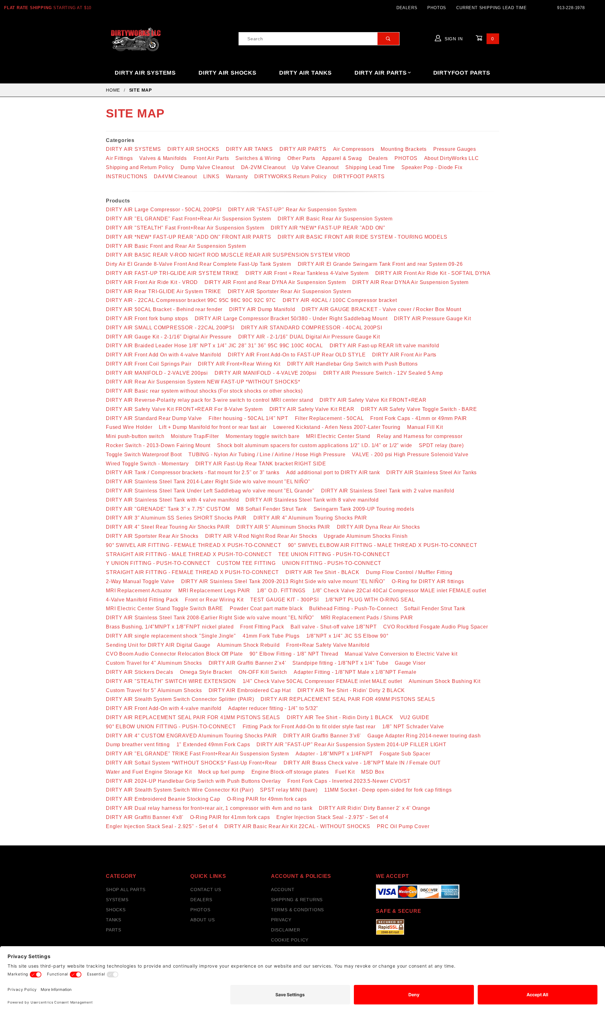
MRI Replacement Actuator (139, 590)
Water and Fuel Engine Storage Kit (149, 772)
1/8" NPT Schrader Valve (413, 726)
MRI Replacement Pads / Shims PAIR (367, 617)
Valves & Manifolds (163, 158)
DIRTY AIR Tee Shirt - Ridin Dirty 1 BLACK (340, 717)
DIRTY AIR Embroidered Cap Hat (250, 690)
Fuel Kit (344, 772)
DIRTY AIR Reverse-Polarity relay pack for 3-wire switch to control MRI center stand (209, 400)
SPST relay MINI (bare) (289, 790)
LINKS (211, 176)
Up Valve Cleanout (315, 167)
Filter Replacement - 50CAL (329, 418)
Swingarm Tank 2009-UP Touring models (364, 509)
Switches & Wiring (258, 158)
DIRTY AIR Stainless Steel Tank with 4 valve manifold (172, 500)
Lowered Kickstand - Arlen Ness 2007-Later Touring (336, 427)
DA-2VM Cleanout (263, 167)
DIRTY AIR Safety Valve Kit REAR (311, 409)
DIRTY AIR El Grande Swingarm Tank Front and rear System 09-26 (380, 264)
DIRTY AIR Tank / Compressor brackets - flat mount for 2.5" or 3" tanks (192, 472)
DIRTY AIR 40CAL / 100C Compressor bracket (340, 300)
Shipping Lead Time (370, 167)
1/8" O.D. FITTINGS (281, 590)
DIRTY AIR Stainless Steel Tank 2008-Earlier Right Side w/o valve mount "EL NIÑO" (210, 617)
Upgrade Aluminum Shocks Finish (365, 536)
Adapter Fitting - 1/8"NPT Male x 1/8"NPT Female (355, 672)
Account (283, 889)
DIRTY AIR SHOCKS (227, 73)
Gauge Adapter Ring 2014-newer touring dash (424, 735)
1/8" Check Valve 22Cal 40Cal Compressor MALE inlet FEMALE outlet (399, 590)
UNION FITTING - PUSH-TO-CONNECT (331, 563)
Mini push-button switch (135, 436)
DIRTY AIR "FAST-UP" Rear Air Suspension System (292, 209)
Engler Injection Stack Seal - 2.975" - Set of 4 (332, 817)
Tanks (113, 919)
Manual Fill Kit (425, 427)
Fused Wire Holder (129, 427)
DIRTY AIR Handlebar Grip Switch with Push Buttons (352, 364)
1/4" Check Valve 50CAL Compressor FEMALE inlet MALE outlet (322, 681)
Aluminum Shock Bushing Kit (445, 681)
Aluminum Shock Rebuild (248, 645)
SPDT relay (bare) (441, 445)
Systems (117, 899)
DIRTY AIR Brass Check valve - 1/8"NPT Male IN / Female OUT (362, 762)
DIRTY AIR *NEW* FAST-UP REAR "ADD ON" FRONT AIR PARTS (188, 237)
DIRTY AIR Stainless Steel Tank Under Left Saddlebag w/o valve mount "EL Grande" (210, 490)
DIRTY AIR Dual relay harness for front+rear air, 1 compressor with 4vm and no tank (209, 808)
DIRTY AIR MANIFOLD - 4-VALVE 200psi (266, 373)
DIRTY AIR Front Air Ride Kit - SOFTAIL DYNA (433, 273)
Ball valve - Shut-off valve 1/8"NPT (334, 626)
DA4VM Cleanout (175, 176)
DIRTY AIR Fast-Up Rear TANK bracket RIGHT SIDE (260, 463)
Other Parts (301, 158)
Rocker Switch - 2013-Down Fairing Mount (158, 445)
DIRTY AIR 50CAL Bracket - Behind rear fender (164, 309)
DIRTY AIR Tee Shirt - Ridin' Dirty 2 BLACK (351, 690)
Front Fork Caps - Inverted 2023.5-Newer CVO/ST (349, 781)
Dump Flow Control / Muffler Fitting (409, 572)
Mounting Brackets (404, 149)
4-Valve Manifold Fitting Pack (142, 599)
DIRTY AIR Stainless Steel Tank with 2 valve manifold (387, 490)
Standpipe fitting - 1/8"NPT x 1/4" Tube (340, 663)
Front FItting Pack (262, 626)
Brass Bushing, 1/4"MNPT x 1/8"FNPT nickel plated (169, 626)
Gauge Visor (410, 663)
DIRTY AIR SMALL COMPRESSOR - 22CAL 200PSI (170, 327)
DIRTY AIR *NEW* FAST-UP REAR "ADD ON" (328, 227)
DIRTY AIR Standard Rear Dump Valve (154, 418)
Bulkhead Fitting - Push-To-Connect (353, 608)
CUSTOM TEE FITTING (246, 563)
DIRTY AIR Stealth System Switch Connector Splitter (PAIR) (180, 699)
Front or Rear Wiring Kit (214, 599)
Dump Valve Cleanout (207, 167)
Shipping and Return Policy (140, 167)
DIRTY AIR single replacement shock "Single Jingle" (171, 636)
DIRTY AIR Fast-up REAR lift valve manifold (384, 345)
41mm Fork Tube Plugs (271, 636)
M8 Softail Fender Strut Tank (271, 509)
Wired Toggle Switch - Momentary (147, 463)
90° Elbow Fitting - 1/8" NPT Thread (294, 654)
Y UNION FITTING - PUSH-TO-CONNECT (158, 563)
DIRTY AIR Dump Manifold (262, 309)
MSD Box (372, 772)
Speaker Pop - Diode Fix (431, 167)
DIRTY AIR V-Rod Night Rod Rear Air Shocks (261, 536)
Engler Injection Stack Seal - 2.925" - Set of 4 (162, 826)
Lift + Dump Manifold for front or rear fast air (213, 427)
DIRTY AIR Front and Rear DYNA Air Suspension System (275, 282)
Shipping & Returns (297, 899)
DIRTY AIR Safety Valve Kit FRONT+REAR (373, 400)
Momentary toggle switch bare (262, 436)
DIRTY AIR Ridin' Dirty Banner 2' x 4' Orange (374, 808)
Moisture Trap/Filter (195, 436)
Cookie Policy (289, 939)
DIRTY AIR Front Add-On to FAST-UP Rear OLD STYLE (297, 354)
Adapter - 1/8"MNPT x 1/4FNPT (334, 753)
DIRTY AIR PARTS (380, 73)
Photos (200, 909)
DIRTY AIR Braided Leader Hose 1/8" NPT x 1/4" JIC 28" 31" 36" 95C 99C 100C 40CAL (214, 345)
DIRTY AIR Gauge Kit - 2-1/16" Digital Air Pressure (169, 336)
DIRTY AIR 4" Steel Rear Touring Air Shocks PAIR (168, 527)
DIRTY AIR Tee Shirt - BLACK (322, 572)
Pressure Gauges (454, 149)
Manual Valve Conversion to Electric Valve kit (401, 654)
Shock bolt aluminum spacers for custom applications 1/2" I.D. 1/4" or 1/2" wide (314, 445)
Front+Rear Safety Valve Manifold (328, 645)
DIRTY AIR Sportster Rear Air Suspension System (289, 291)
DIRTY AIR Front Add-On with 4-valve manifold (164, 708)
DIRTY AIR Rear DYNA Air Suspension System (410, 282)
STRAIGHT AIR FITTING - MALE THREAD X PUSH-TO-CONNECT (189, 554)
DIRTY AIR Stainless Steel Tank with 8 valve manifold (312, 500)
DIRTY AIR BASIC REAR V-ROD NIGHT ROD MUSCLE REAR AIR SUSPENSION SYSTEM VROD (228, 255)
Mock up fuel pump (221, 772)
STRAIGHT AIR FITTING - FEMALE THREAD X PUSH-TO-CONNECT (192, 572)
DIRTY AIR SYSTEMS (145, 73)
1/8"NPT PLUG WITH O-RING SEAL (370, 599)
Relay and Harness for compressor (420, 436)
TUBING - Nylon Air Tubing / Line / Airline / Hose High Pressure (266, 454)
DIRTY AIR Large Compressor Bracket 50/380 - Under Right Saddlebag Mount (291, 318)
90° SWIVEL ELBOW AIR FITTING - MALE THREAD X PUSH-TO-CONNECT (382, 545)
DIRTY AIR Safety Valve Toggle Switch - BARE (419, 409)
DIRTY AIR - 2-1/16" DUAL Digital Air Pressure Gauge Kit (309, 336)
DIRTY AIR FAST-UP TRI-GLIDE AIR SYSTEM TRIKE (172, 273)
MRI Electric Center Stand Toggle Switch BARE (164, 608)
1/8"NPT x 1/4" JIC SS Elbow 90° (347, 636)
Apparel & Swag (342, 158)
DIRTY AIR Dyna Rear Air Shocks (378, 527)
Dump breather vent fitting (138, 744)
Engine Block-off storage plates (290, 772)
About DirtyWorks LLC (451, 158)
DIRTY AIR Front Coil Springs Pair (148, 364)
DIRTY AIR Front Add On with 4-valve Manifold (163, 354)
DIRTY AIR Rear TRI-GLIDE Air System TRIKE (163, 291)
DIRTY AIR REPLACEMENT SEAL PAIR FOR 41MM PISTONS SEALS (193, 717)
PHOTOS (436, 7)
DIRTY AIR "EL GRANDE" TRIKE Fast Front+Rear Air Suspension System (197, 753)
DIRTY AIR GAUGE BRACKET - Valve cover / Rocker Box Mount (381, 309)
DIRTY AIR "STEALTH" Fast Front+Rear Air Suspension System (185, 227)
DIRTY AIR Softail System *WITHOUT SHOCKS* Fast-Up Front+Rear (191, 762)
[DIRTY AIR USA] (136, 38)
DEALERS (407, 7)
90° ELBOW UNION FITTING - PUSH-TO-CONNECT (171, 726)
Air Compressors (353, 149)
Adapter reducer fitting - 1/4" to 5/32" (273, 708)
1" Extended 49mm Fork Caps (213, 744)
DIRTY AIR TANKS (305, 73)
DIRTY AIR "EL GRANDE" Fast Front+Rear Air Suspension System (188, 218)
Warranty (237, 176)
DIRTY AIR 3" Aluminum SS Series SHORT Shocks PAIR (176, 517)
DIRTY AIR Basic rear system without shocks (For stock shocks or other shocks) (204, 391)
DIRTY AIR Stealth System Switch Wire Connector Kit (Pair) (180, 790)
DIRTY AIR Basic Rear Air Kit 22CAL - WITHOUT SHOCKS (297, 826)
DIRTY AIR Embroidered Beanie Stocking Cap (163, 799)
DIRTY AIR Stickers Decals (139, 672)
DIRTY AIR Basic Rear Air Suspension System (335, 218)
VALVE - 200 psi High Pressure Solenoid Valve (410, 454)
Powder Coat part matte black (266, 608)
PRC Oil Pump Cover (403, 826)
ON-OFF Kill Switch (263, 672)
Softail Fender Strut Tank (434, 608)
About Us (202, 919)
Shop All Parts (126, 889)
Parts (113, 929)
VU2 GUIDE (414, 717)
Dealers (378, 158)
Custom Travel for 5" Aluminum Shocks (154, 690)
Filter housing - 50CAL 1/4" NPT (248, 418)
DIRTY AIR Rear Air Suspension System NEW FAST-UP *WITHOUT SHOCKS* (203, 381)
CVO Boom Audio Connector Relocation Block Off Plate (174, 654)
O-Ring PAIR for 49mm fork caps (267, 799)
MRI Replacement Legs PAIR (214, 590)
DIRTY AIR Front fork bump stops (147, 318)
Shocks (116, 909)
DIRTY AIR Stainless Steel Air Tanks (431, 472)
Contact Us (205, 889)
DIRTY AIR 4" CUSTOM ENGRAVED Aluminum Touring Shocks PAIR (191, 735)
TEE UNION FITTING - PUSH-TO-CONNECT (334, 554)
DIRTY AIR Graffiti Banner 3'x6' (322, 735)
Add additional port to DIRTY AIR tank (333, 472)
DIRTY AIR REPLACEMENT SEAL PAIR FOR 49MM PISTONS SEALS (348, 699)
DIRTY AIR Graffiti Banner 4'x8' (144, 817)
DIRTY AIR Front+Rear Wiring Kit (239, 364)
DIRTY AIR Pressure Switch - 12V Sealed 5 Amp (383, 373)
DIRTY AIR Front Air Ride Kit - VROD (152, 282)
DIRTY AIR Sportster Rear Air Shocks (152, 536)
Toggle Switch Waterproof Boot (144, 454)
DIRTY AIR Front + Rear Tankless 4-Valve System (307, 273)
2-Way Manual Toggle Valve (140, 581)
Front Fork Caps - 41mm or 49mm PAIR (418, 418)
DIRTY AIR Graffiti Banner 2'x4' (247, 663)
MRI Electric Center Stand (338, 436)
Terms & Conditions (297, 909)
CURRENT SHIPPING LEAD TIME (491, 7)
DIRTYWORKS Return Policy (290, 176)
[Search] (388, 38)
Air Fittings (119, 158)
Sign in (453, 38)
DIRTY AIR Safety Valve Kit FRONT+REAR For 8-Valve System (184, 409)
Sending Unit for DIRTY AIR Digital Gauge (158, 645)
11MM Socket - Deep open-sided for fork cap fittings (388, 790)
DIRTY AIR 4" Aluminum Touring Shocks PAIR (310, 517)
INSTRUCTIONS (126, 176)
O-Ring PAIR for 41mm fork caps (230, 817)
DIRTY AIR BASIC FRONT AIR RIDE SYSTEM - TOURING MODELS (362, 237)
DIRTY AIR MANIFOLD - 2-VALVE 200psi (157, 373)
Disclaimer (285, 929)
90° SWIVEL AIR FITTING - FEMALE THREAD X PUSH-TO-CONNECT (193, 545)
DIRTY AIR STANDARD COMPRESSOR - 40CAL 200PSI (311, 327)
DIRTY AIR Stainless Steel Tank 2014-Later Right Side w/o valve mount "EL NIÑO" (208, 481)
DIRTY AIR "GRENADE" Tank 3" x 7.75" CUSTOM (168, 509)
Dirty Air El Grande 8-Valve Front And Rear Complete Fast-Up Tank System (198, 264)
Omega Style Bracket (206, 672)
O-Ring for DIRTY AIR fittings (428, 581)
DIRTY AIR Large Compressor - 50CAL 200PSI (164, 209)
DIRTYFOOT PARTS (461, 73)
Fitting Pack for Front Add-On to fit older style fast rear (309, 726)
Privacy (281, 919)
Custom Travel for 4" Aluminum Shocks (154, 663)
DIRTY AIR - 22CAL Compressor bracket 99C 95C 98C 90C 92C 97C (191, 300)
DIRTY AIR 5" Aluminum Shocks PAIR (283, 527)
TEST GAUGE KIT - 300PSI (284, 599)
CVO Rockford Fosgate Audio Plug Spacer (435, 626)
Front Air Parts (211, 158)
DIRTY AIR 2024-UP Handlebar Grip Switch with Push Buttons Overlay (193, 781)
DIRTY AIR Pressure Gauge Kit (432, 318)
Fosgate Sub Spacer (405, 753)
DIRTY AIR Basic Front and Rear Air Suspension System (176, 246)
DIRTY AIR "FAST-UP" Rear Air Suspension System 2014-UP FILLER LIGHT (351, 744)
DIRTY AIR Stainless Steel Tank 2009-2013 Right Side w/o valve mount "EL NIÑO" (283, 581)
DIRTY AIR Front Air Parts (404, 354)
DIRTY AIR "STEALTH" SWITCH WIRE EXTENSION (171, 681)
